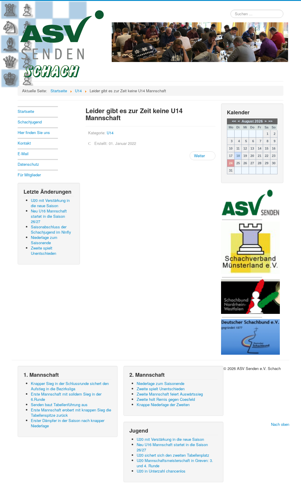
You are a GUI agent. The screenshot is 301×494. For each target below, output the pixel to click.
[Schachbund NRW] (250, 296)
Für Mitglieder (29, 174)
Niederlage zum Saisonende (160, 383)
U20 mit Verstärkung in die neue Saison (170, 439)
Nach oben (280, 424)
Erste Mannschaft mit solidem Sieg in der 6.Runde (66, 396)
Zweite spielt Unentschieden (161, 388)
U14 (110, 132)
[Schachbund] (250, 336)
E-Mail (23, 153)
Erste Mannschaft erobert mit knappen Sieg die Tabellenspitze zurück (71, 412)
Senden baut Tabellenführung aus (59, 404)
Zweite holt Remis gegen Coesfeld (166, 399)
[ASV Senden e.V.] (250, 202)
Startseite (26, 111)
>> (270, 121)
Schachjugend (30, 122)
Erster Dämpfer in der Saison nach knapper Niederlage (67, 423)
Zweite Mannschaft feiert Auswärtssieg (170, 394)
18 (238, 156)
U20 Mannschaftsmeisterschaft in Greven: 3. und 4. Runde (175, 463)
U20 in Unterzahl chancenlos (161, 471)
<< (234, 121)
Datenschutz (28, 164)
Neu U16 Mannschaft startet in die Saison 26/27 (172, 447)
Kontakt (24, 143)
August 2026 (252, 121)
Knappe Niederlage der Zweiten (163, 404)
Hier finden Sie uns (34, 132)
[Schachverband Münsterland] (250, 247)
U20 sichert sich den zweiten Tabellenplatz (173, 455)
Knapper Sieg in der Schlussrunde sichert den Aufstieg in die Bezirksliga (70, 386)
